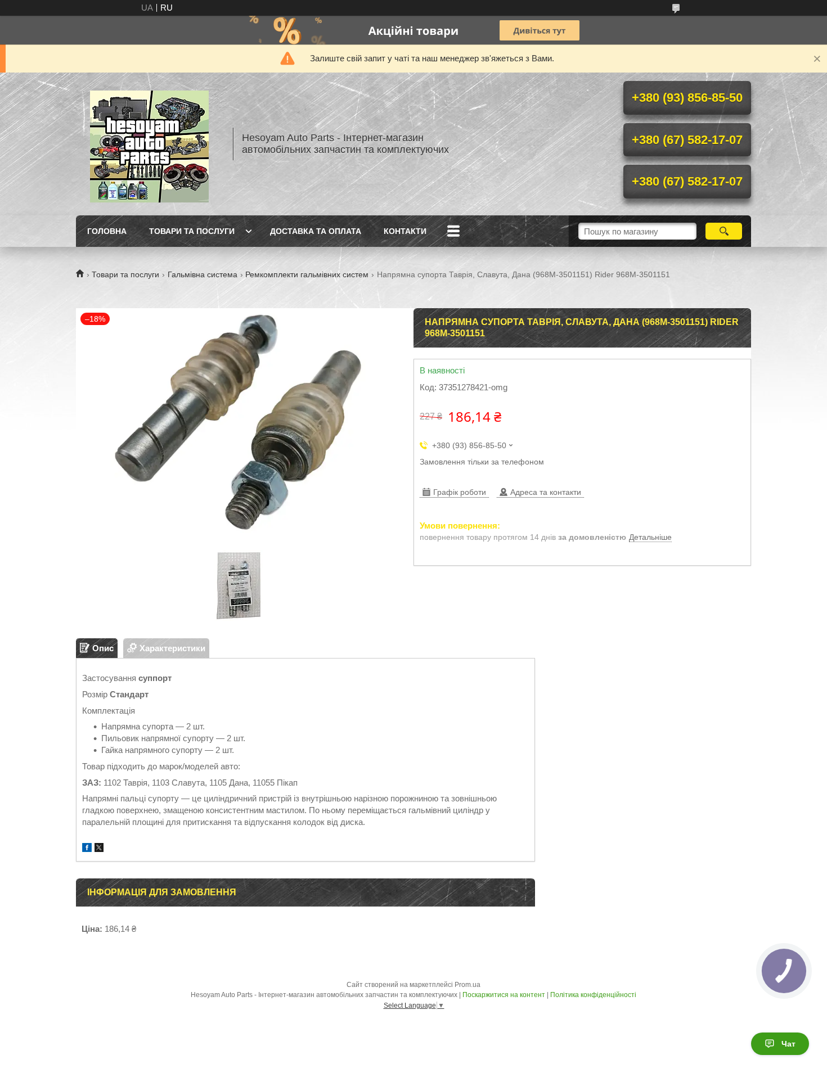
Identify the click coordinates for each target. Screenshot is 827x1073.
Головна (107, 231)
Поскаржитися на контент (503, 995)
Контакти (405, 231)
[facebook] (87, 849)
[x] (99, 849)
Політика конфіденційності (593, 995)
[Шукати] (723, 231)
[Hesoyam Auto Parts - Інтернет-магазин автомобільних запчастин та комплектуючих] (149, 144)
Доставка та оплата (315, 231)
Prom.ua (467, 985)
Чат (788, 1043)
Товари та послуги (192, 231)
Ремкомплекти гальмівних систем (306, 274)
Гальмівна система (202, 274)
